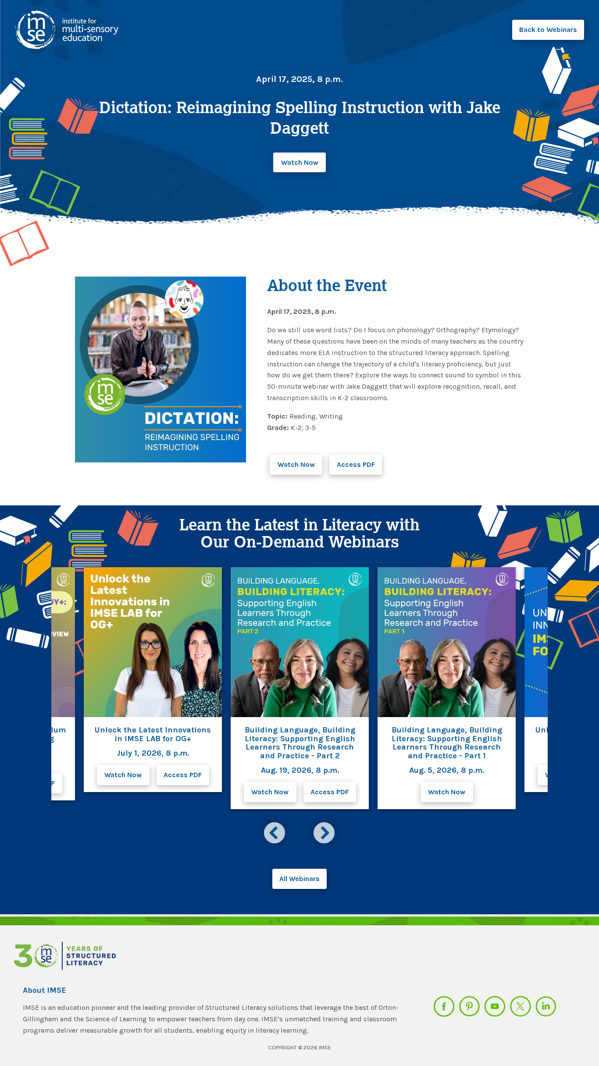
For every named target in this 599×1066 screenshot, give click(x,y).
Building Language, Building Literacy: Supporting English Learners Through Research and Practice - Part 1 (447, 742)
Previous (276, 831)
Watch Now (299, 162)
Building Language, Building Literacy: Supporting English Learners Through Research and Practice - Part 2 (300, 742)
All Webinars (299, 878)
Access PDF (356, 464)
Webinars (548, 29)
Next (325, 831)
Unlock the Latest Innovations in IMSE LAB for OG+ (153, 734)
